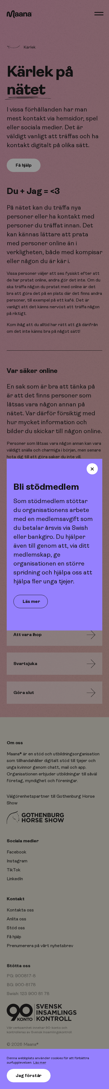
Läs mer (39, 1062)
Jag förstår (29, 1075)
